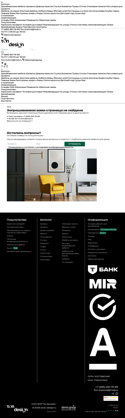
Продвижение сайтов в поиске (90, 409)
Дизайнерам (8, 27)
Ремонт (65, 234)
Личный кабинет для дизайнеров (97, 225)
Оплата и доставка (96, 249)
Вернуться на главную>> (20, 121)
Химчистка (67, 237)
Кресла (49, 6)
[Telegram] (2, 39)
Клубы (108, 11)
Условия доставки (32, 25)
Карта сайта (51, 411)
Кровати (30, 6)
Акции (18, 27)
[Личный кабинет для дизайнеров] (2, 67)
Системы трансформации (92, 25)
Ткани (110, 25)
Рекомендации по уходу (56, 25)
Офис (116, 11)
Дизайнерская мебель (13, 6)
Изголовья (45, 260)
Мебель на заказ (10, 11)
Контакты (41, 27)
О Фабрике (93, 246)
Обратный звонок (96, 259)
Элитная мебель (29, 11)
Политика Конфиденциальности (17, 240)
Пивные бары (8, 13)
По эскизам (67, 262)
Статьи (73, 25)
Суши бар (80, 13)
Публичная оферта (16, 245)
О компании (7, 16)
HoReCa (42, 11)
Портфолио (29, 27)
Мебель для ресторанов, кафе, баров (70, 253)
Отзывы (5, 20)
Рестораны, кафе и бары (29, 13)
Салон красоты (51, 13)
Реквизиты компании (97, 253)
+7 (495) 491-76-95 (10, 29)
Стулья (57, 6)
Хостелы (93, 11)
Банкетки (67, 6)
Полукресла (46, 237)
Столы (82, 6)
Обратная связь (47, 20)
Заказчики (20, 20)
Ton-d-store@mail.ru (30, 29)
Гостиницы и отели (78, 11)
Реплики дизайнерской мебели (68, 245)
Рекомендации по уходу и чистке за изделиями (19, 231)
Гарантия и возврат (11, 25)
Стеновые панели (96, 6)
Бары (50, 11)
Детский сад (67, 13)
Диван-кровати (47, 230)
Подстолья (45, 253)
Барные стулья (68, 227)
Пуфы (75, 6)
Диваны (40, 6)
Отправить (75, 144)
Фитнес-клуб (61, 11)
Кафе (102, 11)
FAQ (12, 20)
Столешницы (46, 256)
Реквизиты (32, 20)
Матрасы (66, 230)
